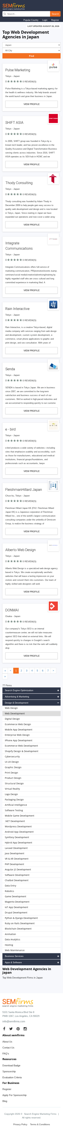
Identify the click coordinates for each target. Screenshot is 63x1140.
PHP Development (14, 864)
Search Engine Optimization (19, 690)
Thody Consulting (19, 183)
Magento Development (17, 901)
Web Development (15, 713)
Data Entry (10, 885)
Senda (10, 369)
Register (55, 20)
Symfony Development (17, 837)
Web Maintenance (15, 950)
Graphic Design (13, 767)
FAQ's (5, 1053)
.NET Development (15, 821)
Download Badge (11, 1065)
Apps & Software (13, 962)
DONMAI (12, 610)
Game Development (15, 896)
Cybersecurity (12, 756)
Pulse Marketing (17, 70)
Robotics (9, 891)
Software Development (17, 874)
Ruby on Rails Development (20, 923)
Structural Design (14, 783)
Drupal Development (16, 912)
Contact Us (8, 1047)
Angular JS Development (18, 869)
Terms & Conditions (40, 1124)
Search (55, 14)
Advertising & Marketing (17, 696)
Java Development (14, 853)
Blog (4, 1101)
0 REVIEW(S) (29, 81)
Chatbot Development (16, 880)
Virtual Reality (12, 788)
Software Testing (14, 810)
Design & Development (16, 702)
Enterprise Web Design (17, 734)
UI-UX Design (12, 761)
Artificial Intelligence (16, 804)
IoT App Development (16, 907)
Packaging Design (14, 799)
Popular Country (30, 20)
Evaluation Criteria (12, 1077)
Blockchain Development (18, 928)
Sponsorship (9, 1071)
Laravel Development (16, 848)
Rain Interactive (17, 309)
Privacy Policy (20, 1124)
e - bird (10, 429)
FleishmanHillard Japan (23, 490)
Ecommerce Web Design (18, 724)
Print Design (11, 772)
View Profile (32, 104)
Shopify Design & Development (21, 751)
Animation (10, 934)
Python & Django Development (21, 918)
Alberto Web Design (20, 550)
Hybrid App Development (18, 842)
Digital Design (12, 718)
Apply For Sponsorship (14, 1095)
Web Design (11, 707)
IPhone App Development (18, 740)
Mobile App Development (18, 729)
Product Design (13, 777)
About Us (7, 1041)
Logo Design (11, 794)
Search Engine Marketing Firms (40, 1114)
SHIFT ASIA (14, 123)
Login (44, 20)
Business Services (14, 956)
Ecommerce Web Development (21, 745)
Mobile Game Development (19, 815)
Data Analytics (12, 939)
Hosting (9, 944)
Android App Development (19, 831)
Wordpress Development (18, 826)
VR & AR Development (16, 858)
